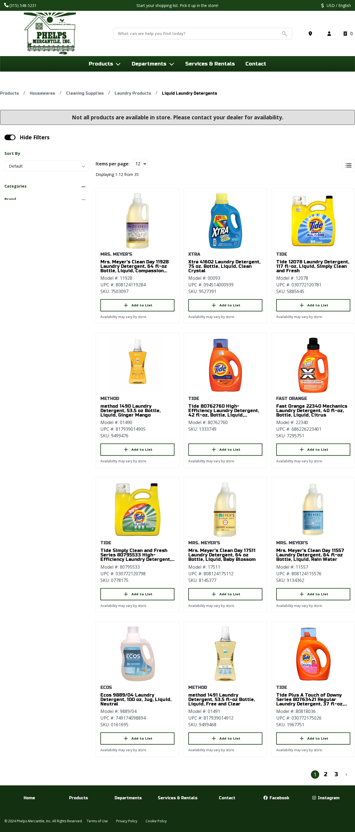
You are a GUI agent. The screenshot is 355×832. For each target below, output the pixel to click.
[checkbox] (10, 137)
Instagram (328, 798)
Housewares (42, 93)
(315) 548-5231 (23, 5)
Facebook (278, 798)
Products (9, 93)
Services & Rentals (177, 798)
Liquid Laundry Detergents (189, 93)
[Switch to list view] (348, 165)
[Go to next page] (346, 774)
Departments (128, 798)
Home (29, 798)
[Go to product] (137, 221)
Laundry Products (133, 93)
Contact (227, 798)
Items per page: (113, 164)
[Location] (311, 33)
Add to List (142, 305)
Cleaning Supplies (85, 93)
